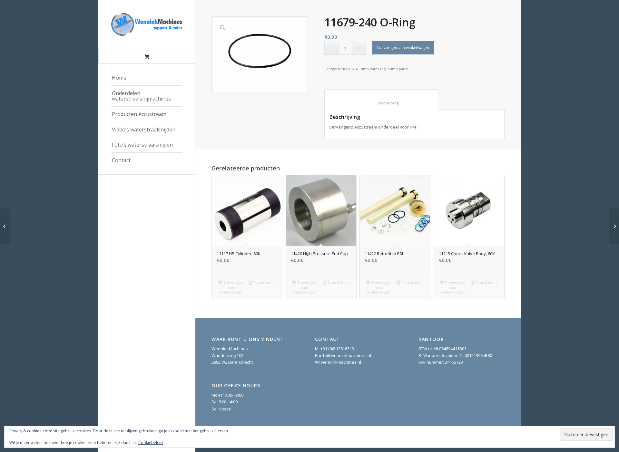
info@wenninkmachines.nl (345, 355)
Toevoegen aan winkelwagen (403, 47)
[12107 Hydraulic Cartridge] (614, 226)
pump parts (398, 68)
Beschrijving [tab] (381, 103)
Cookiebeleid (150, 442)
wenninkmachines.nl (341, 362)
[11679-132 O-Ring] (5, 226)
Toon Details (263, 282)
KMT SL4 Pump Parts (360, 68)
